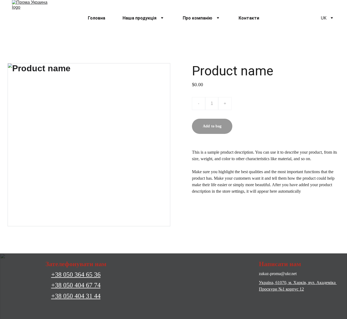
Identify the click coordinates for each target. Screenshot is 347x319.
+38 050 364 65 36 (76, 274)
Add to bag (212, 126)
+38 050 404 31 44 (76, 295)
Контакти (249, 18)
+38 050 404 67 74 (76, 285)
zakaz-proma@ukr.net (278, 273)
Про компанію (197, 18)
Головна (96, 18)
